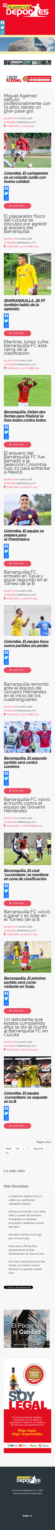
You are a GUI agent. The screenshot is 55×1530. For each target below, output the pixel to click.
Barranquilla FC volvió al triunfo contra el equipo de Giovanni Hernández (27, 805)
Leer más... (18, 206)
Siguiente (38, 1148)
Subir (26, 1515)
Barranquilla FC (26, 122)
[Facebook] (27, 22)
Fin (7, 1153)
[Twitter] (27, 27)
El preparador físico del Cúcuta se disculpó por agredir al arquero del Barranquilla (25, 223)
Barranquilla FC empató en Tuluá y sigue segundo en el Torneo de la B (25, 577)
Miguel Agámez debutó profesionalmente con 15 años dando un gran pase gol (27, 103)
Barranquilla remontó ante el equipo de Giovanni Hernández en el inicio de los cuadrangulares (26, 691)
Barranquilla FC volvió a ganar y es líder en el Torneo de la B (27, 915)
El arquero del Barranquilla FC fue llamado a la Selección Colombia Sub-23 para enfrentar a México (27, 462)
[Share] (27, 32)
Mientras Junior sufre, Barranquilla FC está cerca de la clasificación (26, 347)
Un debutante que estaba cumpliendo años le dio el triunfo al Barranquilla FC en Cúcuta (26, 1027)
